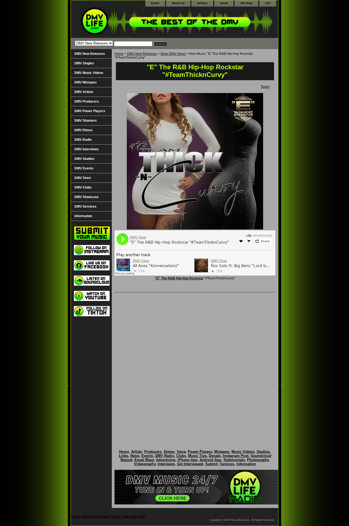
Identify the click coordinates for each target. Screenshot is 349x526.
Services (227, 464)
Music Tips (197, 456)
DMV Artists (83, 92)
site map (246, 3)
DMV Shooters (85, 120)
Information (83, 216)
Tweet (265, 87)
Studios (263, 452)
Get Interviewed (190, 464)
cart (267, 3)
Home (119, 54)
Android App (210, 460)
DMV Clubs (83, 187)
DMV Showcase (86, 197)
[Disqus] (195, 365)
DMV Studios (84, 159)
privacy (202, 3)
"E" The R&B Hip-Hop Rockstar (179, 278)
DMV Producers (86, 101)
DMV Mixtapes (85, 82)
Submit (211, 464)
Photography (258, 460)
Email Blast (144, 460)
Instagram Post (235, 456)
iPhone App (187, 460)
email (224, 3)
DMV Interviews (86, 149)
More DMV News (173, 54)
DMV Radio (83, 140)
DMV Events (84, 168)
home (155, 3)
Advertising (165, 460)
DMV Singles (84, 63)
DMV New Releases (142, 54)
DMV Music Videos (88, 73)
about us (178, 3)
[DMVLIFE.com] (139, 22)
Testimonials (234, 460)
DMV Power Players (89, 111)
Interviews (166, 464)
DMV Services (85, 206)
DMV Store (82, 178)
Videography (144, 464)
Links (123, 456)
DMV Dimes (83, 130)
